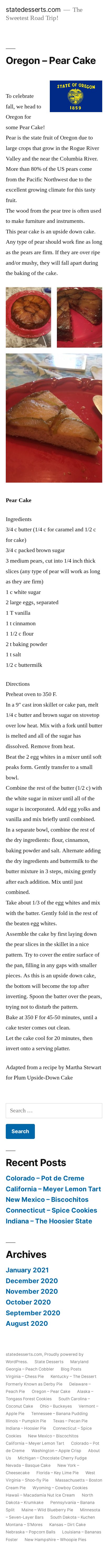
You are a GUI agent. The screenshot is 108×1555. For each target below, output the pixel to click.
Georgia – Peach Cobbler (30, 1369)
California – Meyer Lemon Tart (53, 1189)
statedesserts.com (33, 9)
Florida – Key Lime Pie (57, 1472)
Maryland (79, 1361)
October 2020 (28, 1302)
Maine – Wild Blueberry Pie (47, 1509)
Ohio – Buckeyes (56, 1406)
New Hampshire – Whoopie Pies (55, 1539)
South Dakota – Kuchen (72, 1517)
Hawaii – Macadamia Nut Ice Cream (40, 1495)
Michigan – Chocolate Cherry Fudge (52, 1458)
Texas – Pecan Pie (70, 1420)
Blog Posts (71, 1369)
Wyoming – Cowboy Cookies (60, 1487)
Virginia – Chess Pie (25, 1376)
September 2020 (33, 1313)
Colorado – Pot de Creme (45, 1178)
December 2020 (32, 1281)
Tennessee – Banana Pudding (59, 1413)
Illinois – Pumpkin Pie (26, 1420)
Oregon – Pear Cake (51, 1391)
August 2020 (27, 1323)
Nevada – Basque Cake (28, 1465)
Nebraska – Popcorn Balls (30, 1531)
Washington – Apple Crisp (56, 1450)
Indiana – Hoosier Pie (26, 1428)
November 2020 (32, 1291)
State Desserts (49, 1361)
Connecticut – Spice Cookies (51, 1210)
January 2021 (27, 1270)
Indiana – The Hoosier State (49, 1221)
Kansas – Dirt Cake (67, 1524)
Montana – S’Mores (24, 1524)
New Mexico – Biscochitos (47, 1199)
